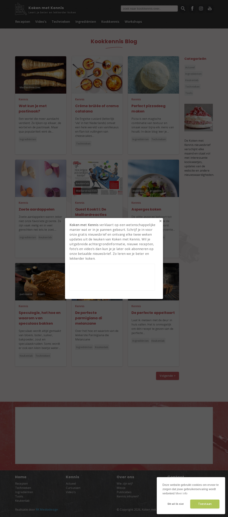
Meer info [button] (181, 493)
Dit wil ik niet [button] (176, 503)
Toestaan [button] (205, 504)
